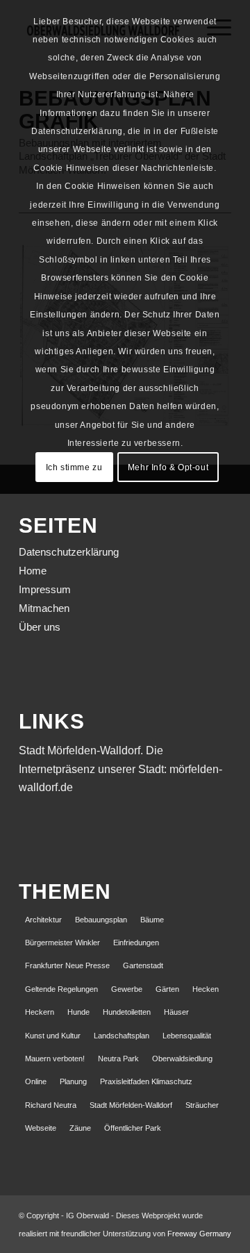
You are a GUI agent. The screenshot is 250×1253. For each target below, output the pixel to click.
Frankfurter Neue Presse (67, 965)
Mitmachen (44, 608)
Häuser (176, 1012)
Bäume (152, 919)
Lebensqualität (186, 1035)
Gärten (167, 989)
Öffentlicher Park (132, 1128)
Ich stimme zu (74, 467)
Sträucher (202, 1105)
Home (33, 570)
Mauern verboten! (55, 1058)
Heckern (39, 1012)
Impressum (45, 589)
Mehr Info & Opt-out (168, 467)
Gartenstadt (143, 965)
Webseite (40, 1128)
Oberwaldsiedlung (182, 1058)
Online (36, 1081)
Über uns (39, 627)
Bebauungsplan (101, 919)
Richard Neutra (50, 1105)
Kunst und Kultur (53, 1035)
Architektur (43, 919)
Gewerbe (126, 989)
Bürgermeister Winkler (62, 942)
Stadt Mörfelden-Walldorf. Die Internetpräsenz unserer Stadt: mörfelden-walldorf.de (120, 769)
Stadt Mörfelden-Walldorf (131, 1105)
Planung (73, 1081)
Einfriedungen (136, 942)
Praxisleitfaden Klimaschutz (146, 1081)
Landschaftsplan (121, 1035)
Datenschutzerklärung (69, 552)
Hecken (205, 989)
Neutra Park (118, 1058)
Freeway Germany (199, 1233)
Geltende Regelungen (61, 989)
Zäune (80, 1128)
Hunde (78, 1012)
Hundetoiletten (127, 1012)
